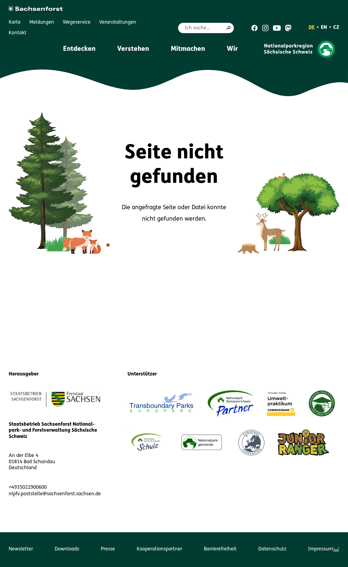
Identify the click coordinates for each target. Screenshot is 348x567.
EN (324, 27)
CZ (336, 27)
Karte (15, 22)
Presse (108, 549)
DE (312, 27)
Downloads (67, 549)
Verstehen (133, 49)
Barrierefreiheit (220, 549)
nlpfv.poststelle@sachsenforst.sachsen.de (55, 494)
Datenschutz (272, 549)
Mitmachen (188, 49)
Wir (232, 49)
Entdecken (79, 49)
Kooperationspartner (159, 549)
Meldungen (41, 22)
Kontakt (17, 33)
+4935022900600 (28, 487)
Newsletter (21, 549)
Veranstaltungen (117, 22)
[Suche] (228, 28)
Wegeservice (77, 22)
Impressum (320, 549)
